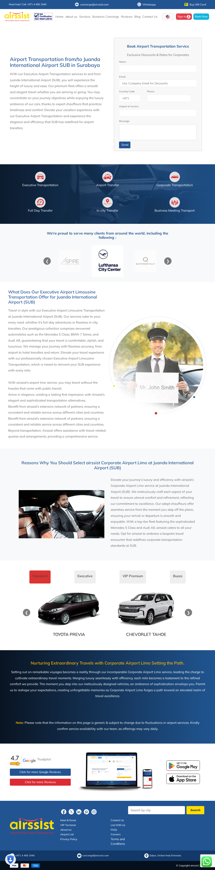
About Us (65, 829)
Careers (116, 834)
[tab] (40, 577)
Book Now (201, 16)
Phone (151, 91)
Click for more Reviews (40, 782)
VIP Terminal (68, 824)
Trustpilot (44, 759)
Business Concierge (105, 17)
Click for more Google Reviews (40, 772)
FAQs (114, 829)
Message (124, 121)
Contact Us (149, 17)
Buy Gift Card (198, 4)
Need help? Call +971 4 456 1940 (27, 4)
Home (59, 17)
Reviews (126, 17)
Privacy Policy (68, 839)
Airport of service (129, 106)
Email (122, 76)
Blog (137, 17)
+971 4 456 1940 (25, 855)
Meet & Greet (68, 820)
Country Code (127, 91)
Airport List (67, 834)
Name (122, 61)
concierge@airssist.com (94, 4)
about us (71, 17)
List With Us (118, 824)
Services (84, 17)
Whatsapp (149, 4)
